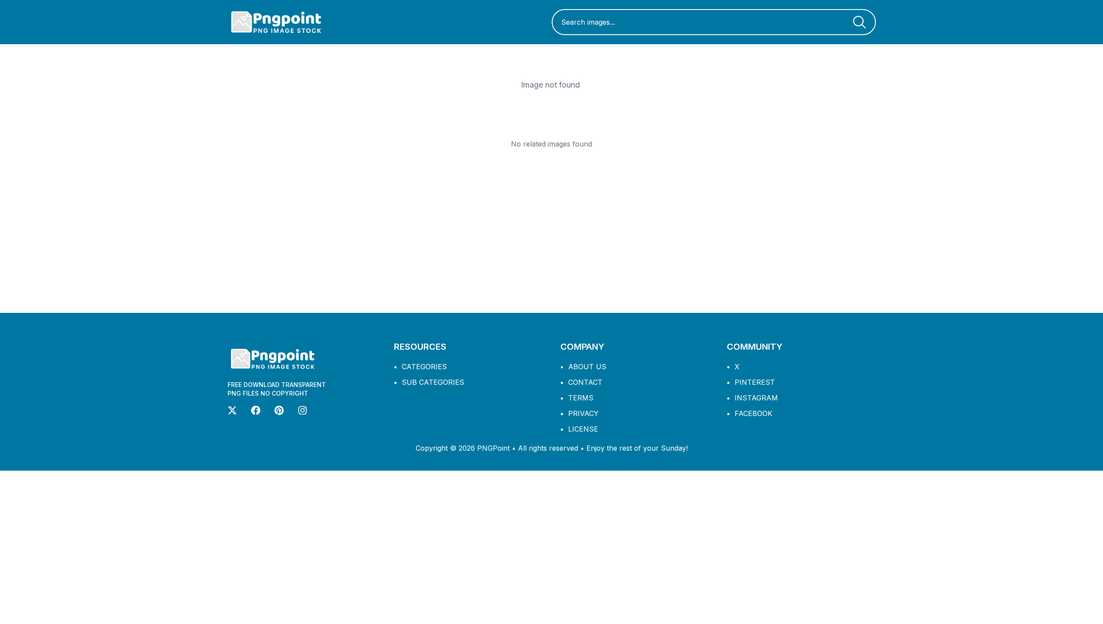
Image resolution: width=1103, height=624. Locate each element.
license (583, 429)
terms (580, 397)
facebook (753, 413)
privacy (583, 413)
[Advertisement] (552, 230)
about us (587, 366)
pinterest (755, 382)
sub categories (433, 382)
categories (424, 366)
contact (585, 382)
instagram (756, 397)
